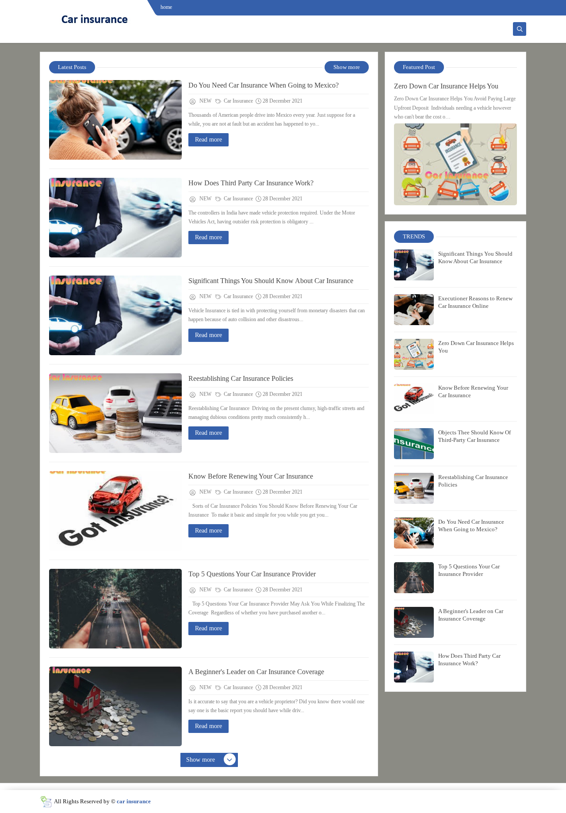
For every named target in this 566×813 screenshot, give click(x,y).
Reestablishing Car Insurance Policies (240, 378)
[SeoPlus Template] (46, 802)
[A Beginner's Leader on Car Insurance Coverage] (115, 706)
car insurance (134, 801)
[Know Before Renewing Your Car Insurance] (115, 511)
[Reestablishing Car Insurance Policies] (115, 413)
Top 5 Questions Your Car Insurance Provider (252, 574)
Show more (346, 67)
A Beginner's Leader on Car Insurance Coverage (256, 671)
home (166, 7)
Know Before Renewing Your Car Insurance (250, 476)
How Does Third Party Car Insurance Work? (251, 183)
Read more (208, 139)
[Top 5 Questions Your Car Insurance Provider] (115, 608)
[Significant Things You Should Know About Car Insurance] (115, 315)
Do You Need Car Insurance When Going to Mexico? (263, 85)
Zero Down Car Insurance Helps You (446, 86)
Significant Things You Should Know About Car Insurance (270, 280)
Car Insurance (237, 101)
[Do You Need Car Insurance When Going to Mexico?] (115, 120)
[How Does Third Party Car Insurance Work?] (115, 217)
